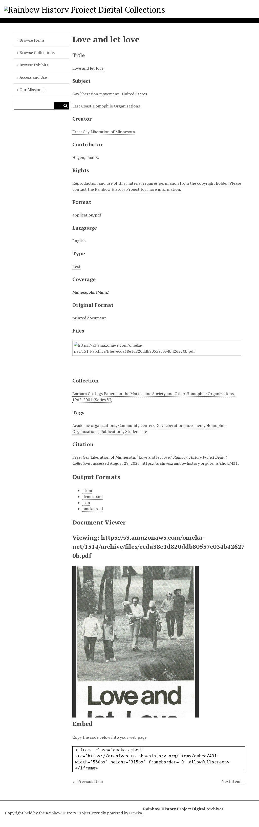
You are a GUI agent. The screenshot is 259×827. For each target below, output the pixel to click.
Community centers (136, 425)
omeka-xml (92, 508)
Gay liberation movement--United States (109, 94)
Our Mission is (32, 89)
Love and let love (87, 68)
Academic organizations (94, 425)
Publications (111, 431)
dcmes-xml (92, 496)
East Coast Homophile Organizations (106, 106)
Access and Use (33, 77)
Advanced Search (58, 105)
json (86, 502)
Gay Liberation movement (180, 425)
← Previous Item (87, 781)
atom (87, 490)
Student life (136, 431)
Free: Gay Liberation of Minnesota (103, 131)
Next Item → (233, 781)
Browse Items (32, 40)
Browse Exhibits (33, 65)
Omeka (135, 813)
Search (65, 105)
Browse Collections (37, 52)
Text (76, 266)
